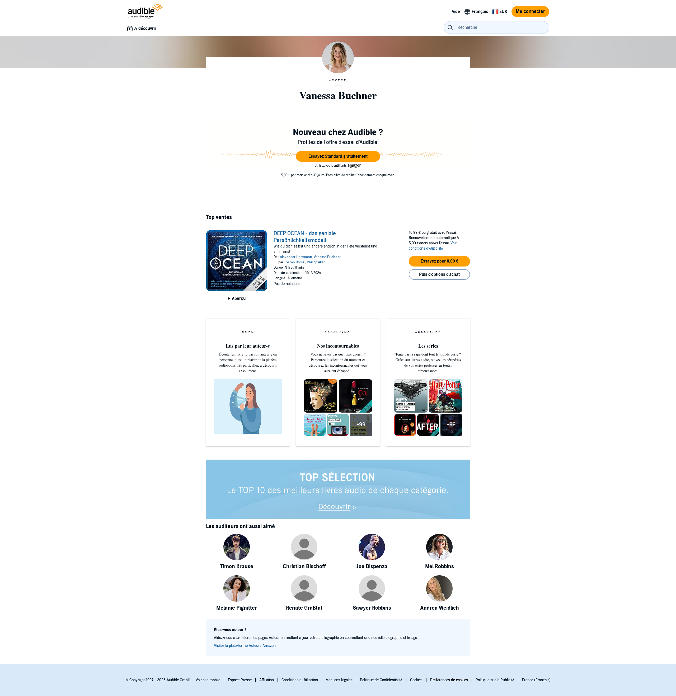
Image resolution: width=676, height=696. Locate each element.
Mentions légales (339, 680)
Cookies (416, 680)
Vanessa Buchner (327, 257)
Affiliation (266, 680)
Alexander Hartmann (296, 257)
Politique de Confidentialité (381, 680)
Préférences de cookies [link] (449, 680)
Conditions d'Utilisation (299, 680)
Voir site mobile (208, 680)
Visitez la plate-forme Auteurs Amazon (245, 645)
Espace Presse (240, 680)
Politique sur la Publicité (495, 680)
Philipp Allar (316, 262)
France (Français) (536, 680)
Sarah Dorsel (295, 262)
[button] (338, 156)
